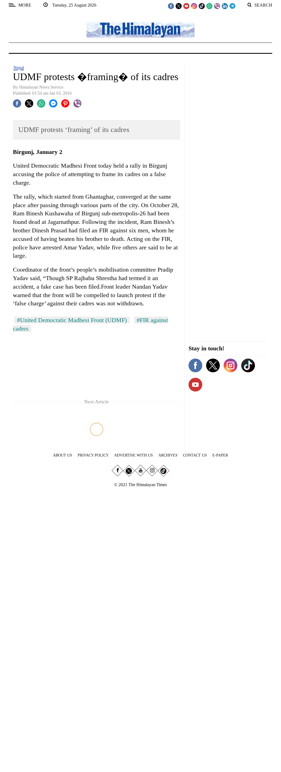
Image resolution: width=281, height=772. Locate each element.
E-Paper (220, 455)
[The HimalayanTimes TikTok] (202, 6)
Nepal (18, 67)
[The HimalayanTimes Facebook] (171, 6)
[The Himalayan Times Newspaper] (140, 29)
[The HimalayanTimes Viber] (217, 6)
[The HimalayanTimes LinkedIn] (225, 6)
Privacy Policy (93, 455)
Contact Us (195, 455)
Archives (168, 455)
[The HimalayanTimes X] (179, 6)
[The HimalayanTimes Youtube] (186, 6)
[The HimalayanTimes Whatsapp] (209, 6)
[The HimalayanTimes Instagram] (194, 6)
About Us (62, 455)
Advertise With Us (133, 455)
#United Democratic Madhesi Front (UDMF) (72, 320)
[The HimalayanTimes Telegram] (232, 6)
